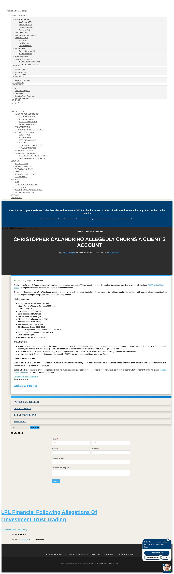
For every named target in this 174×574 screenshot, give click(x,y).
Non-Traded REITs (27, 117)
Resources (16, 179)
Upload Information (24, 193)
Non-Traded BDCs (27, 119)
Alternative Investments (26, 114)
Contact (15, 195)
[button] (91, 397)
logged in (24, 540)
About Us (15, 161)
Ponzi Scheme (25, 138)
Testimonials (21, 177)
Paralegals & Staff (24, 169)
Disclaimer (109, 563)
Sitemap (115, 563)
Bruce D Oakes (21, 164)
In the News (20, 187)
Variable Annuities (27, 148)
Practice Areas (18, 111)
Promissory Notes (27, 124)
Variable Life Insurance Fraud (33, 156)
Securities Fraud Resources (28, 190)
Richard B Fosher (23, 166)
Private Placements (28, 122)
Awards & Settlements (25, 174)
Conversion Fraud (27, 140)
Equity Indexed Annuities (30, 145)
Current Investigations (26, 185)
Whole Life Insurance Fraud (32, 158)
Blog (17, 182)
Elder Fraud (24, 135)
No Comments (114, 253)
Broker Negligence (24, 151)
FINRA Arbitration (23, 127)
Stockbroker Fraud (24, 132)
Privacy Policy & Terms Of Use (97, 563)
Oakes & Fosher (68, 253)
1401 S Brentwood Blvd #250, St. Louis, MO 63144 (74, 554)
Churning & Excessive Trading (29, 130)
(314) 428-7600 (16, 198)
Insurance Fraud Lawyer (26, 153)
